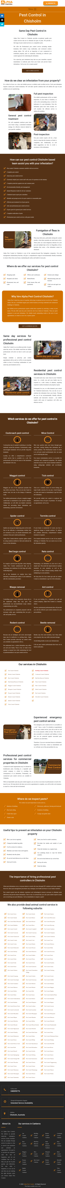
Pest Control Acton (12, 914)
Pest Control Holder (12, 991)
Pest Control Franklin (49, 962)
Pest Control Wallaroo (49, 1066)
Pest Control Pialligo (49, 1040)
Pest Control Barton (30, 917)
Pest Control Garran (48, 966)
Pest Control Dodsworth (13, 947)
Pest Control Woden (48, 1073)
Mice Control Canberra (36, 1154)
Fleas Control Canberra (59, 1143)
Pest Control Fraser (12, 966)
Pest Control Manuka (31, 1017)
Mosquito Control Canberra (47, 1154)
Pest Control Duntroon (31, 951)
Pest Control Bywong (49, 925)
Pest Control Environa (49, 951)
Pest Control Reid (12, 1047)
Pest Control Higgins (49, 987)
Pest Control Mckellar (13, 1021)
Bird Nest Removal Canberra (36, 1143)
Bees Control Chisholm (13, 678)
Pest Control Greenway (31, 979)
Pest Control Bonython (49, 921)
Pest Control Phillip (30, 1040)
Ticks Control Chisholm (13, 704)
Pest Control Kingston (31, 1002)
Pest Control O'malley (13, 1032)
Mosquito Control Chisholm (14, 689)
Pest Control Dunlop (12, 951)
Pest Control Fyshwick (31, 966)
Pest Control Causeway (31, 932)
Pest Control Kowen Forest (14, 1006)
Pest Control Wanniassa (13, 1070)
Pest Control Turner (12, 1066)
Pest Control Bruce (30, 925)
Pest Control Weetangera (13, 1073)
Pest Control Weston (30, 1073)
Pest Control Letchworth (13, 1010)
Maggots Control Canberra (24, 1154)
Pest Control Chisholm (49, 936)
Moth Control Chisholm (40, 689)
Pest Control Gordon (30, 976)
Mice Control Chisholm (40, 685)
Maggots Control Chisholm (14, 685)
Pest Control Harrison (13, 987)
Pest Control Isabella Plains (50, 995)
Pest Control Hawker (30, 987)
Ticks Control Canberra (59, 1170)
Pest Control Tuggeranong (50, 1062)
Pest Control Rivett (48, 1047)
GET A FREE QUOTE (32, 70)
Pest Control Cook (30, 940)
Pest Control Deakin (30, 944)
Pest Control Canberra (49, 929)
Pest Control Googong (13, 976)
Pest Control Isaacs (30, 995)
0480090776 (51, 3)
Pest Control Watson (49, 1070)
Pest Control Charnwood (13, 936)
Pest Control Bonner (30, 921)
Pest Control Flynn (48, 959)
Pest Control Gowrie (49, 976)
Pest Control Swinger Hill (13, 1058)
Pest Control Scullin (30, 1051)
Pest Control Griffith (49, 979)
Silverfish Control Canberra (59, 1162)
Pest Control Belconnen (49, 917)
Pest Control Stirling (30, 1055)
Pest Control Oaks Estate (31, 1032)
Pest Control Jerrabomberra (14, 998)
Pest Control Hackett (30, 983)
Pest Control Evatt (12, 955)
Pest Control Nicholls (31, 1028)
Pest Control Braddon (13, 925)
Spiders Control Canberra (24, 1170)
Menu (31, 9)
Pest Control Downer (30, 947)
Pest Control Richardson (31, 1047)
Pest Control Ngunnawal (13, 1028)
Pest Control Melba (30, 1021)
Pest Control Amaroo (49, 914)
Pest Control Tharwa (49, 1058)
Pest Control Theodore (13, 1062)
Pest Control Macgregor (31, 1013)
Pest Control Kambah (49, 998)
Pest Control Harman (49, 983)
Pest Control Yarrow (30, 1077)
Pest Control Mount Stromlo (32, 1025)
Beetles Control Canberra (47, 1135)
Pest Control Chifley (30, 936)
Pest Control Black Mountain (14, 921)
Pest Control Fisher (12, 959)
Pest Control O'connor (49, 1028)
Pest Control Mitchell (49, 1021)
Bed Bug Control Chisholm (41, 670)
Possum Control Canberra (24, 1162)
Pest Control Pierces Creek (14, 1043)
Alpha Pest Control (29, 1184)
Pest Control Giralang (49, 970)
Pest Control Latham (30, 1006)
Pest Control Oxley (48, 1032)
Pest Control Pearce (12, 1040)
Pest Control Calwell (12, 929)
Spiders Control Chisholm (14, 700)
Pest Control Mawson (49, 1017)
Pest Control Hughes (49, 991)
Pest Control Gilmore (12, 970)
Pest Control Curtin (12, 944)
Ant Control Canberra (24, 1135)
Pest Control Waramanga (31, 1070)
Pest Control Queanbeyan (32, 1043)
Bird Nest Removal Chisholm (42, 678)
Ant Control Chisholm (13, 670)
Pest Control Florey (30, 959)
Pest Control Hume (12, 995)
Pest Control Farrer (48, 955)
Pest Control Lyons (48, 1010)
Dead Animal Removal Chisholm (15, 681)
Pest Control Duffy (48, 947)
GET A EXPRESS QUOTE (29, 326)
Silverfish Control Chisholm (41, 696)
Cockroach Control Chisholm (42, 674)
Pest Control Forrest (30, 962)
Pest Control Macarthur (13, 1013)
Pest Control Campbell (31, 929)
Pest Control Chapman (49, 932)
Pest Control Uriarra (30, 1066)
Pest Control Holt (30, 991)
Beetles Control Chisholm (14, 674)
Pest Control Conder (12, 940)
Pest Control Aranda (12, 917)
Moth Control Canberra (59, 1154)
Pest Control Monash (12, 1025)
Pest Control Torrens (30, 1062)
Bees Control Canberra (24, 1143)
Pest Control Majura (12, 1017)
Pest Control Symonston (31, 1058)
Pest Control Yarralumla (13, 1077)
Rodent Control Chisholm (14, 696)
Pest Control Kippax (49, 1002)
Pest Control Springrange (13, 1055)
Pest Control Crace (48, 940)
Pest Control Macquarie (49, 1013)
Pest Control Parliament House (51, 1036)
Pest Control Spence (49, 1051)
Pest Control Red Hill (49, 1043)
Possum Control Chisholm (14, 693)
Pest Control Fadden (30, 955)
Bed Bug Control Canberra (36, 1135)
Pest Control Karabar (12, 1002)
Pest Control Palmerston (13, 1036)
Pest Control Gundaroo (13, 983)
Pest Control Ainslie (30, 914)
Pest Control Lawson (49, 1006)
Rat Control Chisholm (40, 693)
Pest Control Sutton (48, 1055)
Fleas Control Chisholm (40, 681)
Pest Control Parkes (30, 1036)
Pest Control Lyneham (31, 1010)
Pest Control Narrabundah (50, 1025)
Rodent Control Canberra (47, 1162)
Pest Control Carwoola (13, 932)
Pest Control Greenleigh (13, 979)
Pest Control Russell (12, 1051)
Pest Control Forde (12, 962)
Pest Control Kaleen (30, 998)
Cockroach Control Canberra (59, 1135)
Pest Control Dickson (49, 944)
